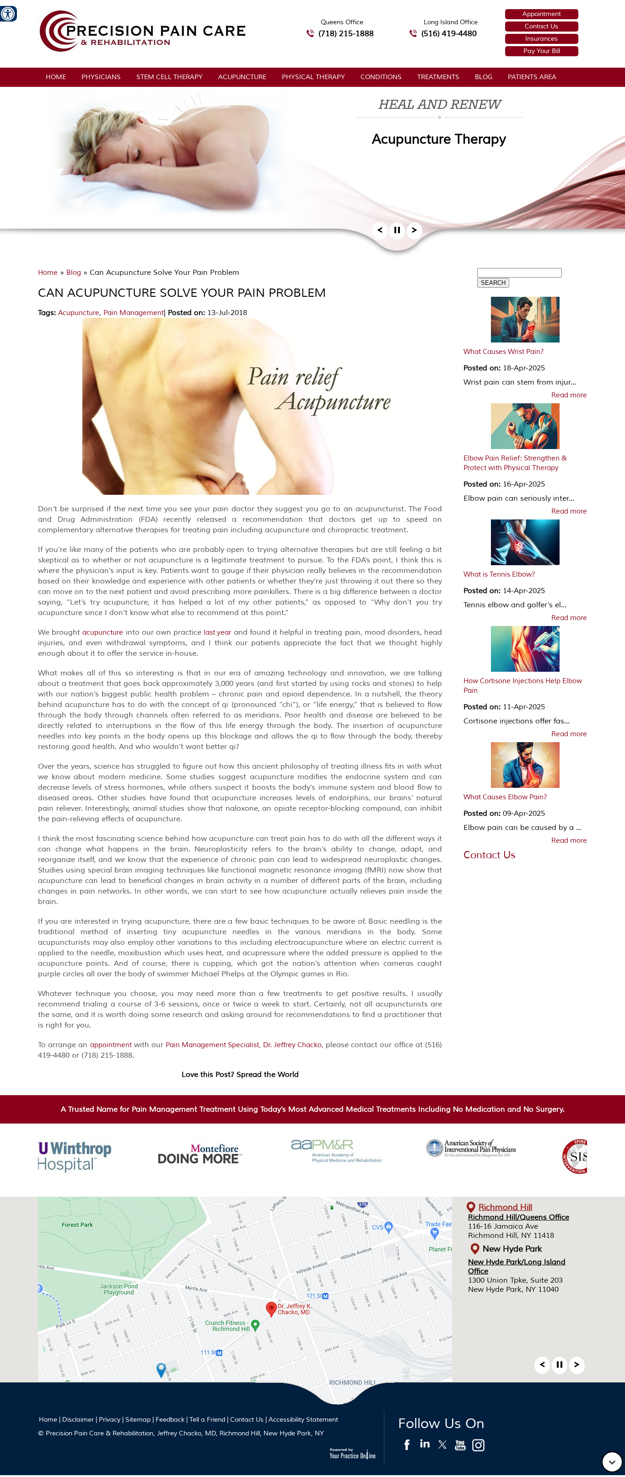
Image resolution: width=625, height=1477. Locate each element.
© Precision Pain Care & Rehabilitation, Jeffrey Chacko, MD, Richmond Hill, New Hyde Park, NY (181, 1433)
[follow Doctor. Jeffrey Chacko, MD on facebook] (407, 1447)
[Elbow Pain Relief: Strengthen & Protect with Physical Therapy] (525, 428)
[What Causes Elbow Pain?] (525, 767)
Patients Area (532, 77)
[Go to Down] (612, 1462)
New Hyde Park (512, 1249)
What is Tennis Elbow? (499, 574)
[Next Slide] (414, 233)
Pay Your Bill (541, 51)
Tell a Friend (207, 1419)
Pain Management (133, 313)
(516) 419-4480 (449, 33)
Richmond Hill (505, 1207)
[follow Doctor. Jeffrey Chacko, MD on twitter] (443, 1447)
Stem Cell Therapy (169, 77)
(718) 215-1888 (346, 33)
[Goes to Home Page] (142, 50)
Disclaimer (78, 1419)
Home (56, 77)
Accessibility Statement (303, 1419)
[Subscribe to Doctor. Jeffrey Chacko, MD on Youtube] (460, 1447)
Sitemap (138, 1419)
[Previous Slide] (379, 233)
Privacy (109, 1419)
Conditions (381, 77)
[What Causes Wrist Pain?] (525, 322)
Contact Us (541, 26)
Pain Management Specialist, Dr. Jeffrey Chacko (244, 1045)
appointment (111, 1045)
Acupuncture (242, 77)
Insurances (541, 39)
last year (217, 632)
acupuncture (102, 632)
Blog (483, 77)
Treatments (438, 77)
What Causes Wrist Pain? (503, 352)
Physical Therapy (313, 77)
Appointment (542, 14)
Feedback (170, 1419)
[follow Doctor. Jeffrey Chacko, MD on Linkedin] (425, 1447)
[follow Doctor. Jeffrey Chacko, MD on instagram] (478, 1447)
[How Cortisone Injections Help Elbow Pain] (525, 651)
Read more (569, 395)
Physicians (101, 77)
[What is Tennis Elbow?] (525, 544)
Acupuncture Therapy (439, 139)
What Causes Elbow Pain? (505, 797)
